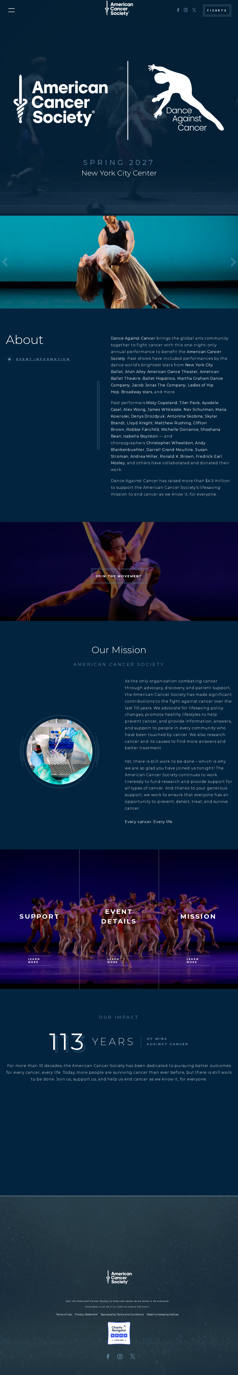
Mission (173, 1251)
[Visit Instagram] (186, 10)
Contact (198, 1251)
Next (233, 262)
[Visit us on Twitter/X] (194, 10)
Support (109, 1251)
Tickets (217, 10)
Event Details (46, 1251)
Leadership (81, 1251)
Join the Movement (119, 576)
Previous (4, 262)
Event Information (43, 359)
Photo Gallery (141, 1251)
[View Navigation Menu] (11, 10)
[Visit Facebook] (178, 10)
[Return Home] (119, 1226)
